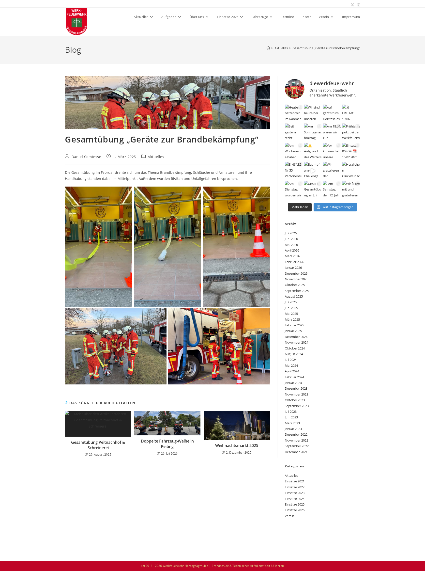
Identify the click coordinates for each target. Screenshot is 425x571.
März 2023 (292, 423)
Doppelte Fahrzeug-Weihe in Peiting (167, 443)
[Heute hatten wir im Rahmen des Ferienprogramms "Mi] (294, 114)
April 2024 (292, 371)
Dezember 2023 (296, 388)
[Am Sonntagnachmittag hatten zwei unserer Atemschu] (313, 133)
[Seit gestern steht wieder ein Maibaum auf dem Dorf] (294, 133)
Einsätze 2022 (294, 487)
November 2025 (296, 279)
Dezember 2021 (296, 452)
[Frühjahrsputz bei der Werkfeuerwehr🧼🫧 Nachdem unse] (351, 133)
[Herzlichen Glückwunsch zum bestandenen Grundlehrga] (351, 171)
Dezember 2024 (296, 336)
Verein (289, 516)
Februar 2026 (294, 262)
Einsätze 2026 (294, 510)
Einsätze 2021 (294, 481)
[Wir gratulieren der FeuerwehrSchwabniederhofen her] (332, 171)
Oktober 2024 (295, 348)
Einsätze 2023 (294, 493)
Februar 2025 (294, 325)
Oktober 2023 (295, 400)
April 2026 (292, 250)
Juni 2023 (291, 417)
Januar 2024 (293, 383)
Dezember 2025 (296, 273)
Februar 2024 (294, 377)
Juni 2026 (291, 239)
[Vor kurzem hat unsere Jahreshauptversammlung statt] (332, 152)
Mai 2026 (291, 244)
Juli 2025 (291, 302)
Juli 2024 (291, 359)
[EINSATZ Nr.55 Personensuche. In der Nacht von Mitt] (294, 171)
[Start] (268, 48)
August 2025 (294, 296)
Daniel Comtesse (86, 156)
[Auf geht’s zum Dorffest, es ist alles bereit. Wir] (332, 114)
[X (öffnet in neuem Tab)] (352, 4)
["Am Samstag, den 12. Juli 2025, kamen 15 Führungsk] (332, 190)
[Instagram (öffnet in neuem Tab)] (358, 4)
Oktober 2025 (295, 285)
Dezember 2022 (296, 434)
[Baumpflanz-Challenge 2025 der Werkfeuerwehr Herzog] (313, 171)
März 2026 (292, 256)
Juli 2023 (291, 411)
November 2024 (296, 342)
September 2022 (297, 446)
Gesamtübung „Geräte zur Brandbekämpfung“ (326, 48)
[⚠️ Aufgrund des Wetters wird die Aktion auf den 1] (313, 152)
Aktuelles (156, 156)
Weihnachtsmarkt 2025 (236, 445)
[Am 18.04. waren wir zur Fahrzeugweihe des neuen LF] (332, 133)
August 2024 (294, 354)
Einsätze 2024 (294, 498)
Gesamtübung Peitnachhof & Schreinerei (98, 445)
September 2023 (297, 406)
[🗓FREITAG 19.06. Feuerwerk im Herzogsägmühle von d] (351, 114)
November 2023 (296, 394)
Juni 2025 (291, 308)
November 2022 (296, 440)
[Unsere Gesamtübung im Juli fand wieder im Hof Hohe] (313, 190)
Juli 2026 (291, 233)
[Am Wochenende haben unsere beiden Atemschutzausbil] (294, 152)
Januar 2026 (293, 267)
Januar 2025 (293, 331)
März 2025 (292, 319)
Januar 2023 (293, 429)
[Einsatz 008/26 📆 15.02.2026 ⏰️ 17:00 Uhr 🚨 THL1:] (351, 152)
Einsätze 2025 (294, 504)
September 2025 (297, 290)
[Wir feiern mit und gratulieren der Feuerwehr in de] (351, 190)
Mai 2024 (291, 365)
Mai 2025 (291, 313)
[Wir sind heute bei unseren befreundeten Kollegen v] (313, 114)
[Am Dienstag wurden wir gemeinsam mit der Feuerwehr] (294, 190)
